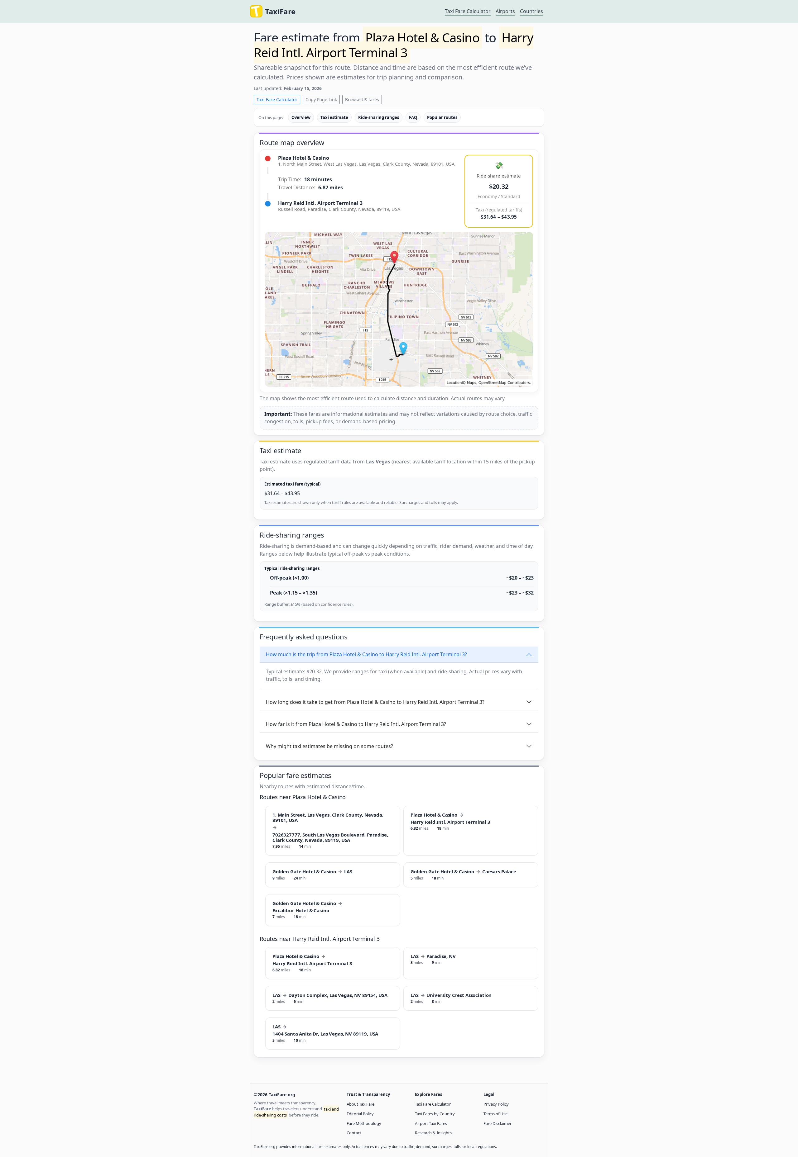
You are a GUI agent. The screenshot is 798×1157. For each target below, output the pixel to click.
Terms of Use (495, 1114)
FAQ (413, 117)
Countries (531, 11)
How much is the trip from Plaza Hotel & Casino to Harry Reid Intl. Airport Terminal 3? (366, 654)
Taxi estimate (334, 117)
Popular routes (442, 117)
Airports (505, 11)
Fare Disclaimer (497, 1123)
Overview (300, 117)
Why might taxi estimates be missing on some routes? (329, 746)
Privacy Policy (496, 1104)
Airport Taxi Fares (431, 1123)
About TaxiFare (360, 1104)
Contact (354, 1133)
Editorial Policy (360, 1114)
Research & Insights (433, 1133)
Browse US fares (362, 99)
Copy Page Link (321, 99)
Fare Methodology (364, 1123)
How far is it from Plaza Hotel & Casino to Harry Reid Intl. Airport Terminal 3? (356, 724)
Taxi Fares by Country (435, 1114)
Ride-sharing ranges (378, 117)
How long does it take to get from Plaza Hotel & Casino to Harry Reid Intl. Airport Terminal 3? (375, 702)
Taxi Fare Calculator (468, 11)
